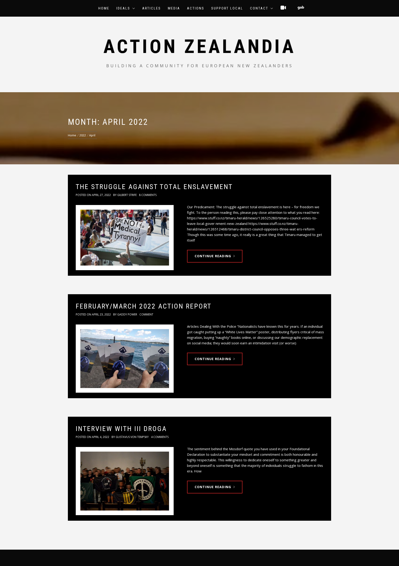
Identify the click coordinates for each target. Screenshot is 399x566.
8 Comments (148, 195)
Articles (151, 8)
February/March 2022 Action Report (144, 306)
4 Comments (160, 437)
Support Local (227, 8)
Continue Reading (213, 256)
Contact (259, 8)
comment (146, 314)
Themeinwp (251, 557)
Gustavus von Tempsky (132, 437)
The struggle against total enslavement (154, 187)
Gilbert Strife (127, 195)
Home (103, 8)
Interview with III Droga (121, 429)
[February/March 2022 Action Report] (125, 359)
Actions (195, 8)
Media (174, 8)
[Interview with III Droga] (125, 481)
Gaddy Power (127, 314)
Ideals (123, 8)
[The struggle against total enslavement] (125, 237)
